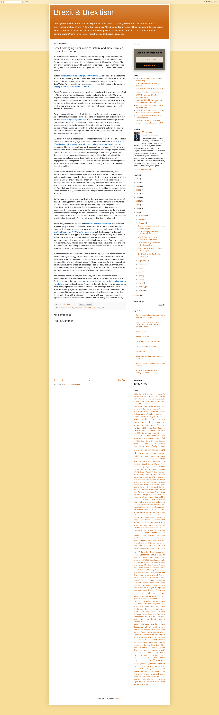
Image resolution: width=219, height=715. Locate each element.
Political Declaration (149, 614)
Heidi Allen (161, 505)
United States (159, 674)
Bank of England (147, 414)
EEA (155, 474)
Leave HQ (137, 557)
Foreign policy (148, 495)
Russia (144, 632)
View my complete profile (143, 169)
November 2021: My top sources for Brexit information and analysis (149, 101)
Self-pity (157, 637)
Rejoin (163, 624)
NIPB (140, 590)
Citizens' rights (154, 438)
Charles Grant (151, 436)
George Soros (138, 500)
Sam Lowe (137, 635)
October (142, 223)
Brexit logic (148, 422)
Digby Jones (151, 467)
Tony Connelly (159, 658)
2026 (138, 179)
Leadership (146, 555)
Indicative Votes (140, 515)
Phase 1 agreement (155, 609)
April (140, 279)
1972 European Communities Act (154, 394)
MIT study (137, 578)
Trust (163, 666)
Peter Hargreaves (154, 604)
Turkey (136, 669)
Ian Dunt (161, 510)
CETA (138, 433)
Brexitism (137, 428)
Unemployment (147, 674)
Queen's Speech (148, 622)
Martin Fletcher (154, 567)
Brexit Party (144, 425)
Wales (144, 679)
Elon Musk (161, 474)
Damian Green (155, 456)
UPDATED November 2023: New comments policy (147, 96)
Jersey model (153, 528)
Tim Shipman (154, 655)
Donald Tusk (145, 472)
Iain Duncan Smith (141, 510)
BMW (158, 417)
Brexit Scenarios (157, 425)
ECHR (163, 472)
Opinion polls (150, 596)
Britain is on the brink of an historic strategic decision (148, 372)
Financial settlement (141, 489)
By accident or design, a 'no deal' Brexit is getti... (150, 250)
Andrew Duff (150, 404)
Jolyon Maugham (149, 535)
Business (161, 428)
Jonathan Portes (149, 538)
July (140, 268)
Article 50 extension (150, 412)
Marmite (146, 567)
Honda (149, 507)
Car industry (151, 431)
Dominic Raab (151, 469)
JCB (156, 525)
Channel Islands (139, 436)
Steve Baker (155, 645)
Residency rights (159, 627)
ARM (135, 409)
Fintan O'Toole (154, 489)
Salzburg (162, 632)
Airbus (152, 401)
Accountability (160, 399)
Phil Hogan (146, 611)
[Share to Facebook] (88, 304)
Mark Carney (138, 568)
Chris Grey (148, 132)
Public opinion (158, 619)
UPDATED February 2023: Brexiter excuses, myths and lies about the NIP (149, 122)
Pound (156, 617)
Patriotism (148, 601)
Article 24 (162, 409)
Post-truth (149, 617)
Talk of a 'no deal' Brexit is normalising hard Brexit (147, 238)
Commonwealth (159, 443)
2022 (138, 194)
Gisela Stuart (151, 502)
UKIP (163, 669)
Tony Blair (146, 658)
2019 (138, 205)
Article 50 (138, 412)
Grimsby (136, 505)
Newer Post (58, 380)
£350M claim (138, 394)
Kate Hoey (157, 540)
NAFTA (156, 583)
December (142, 216)
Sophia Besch (138, 642)
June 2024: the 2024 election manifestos (150, 89)
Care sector (161, 430)
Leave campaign (158, 555)
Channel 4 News (159, 433)
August (141, 264)
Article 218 (155, 409)
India (163, 512)
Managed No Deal (144, 565)
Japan (151, 525)
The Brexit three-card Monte (146, 346)
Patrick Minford (139, 601)
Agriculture (138, 402)
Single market (159, 640)
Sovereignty (148, 642)
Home (90, 380)
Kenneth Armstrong (144, 545)
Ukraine (136, 671)
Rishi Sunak (155, 629)
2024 (138, 186)
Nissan (145, 590)
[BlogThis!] (83, 304)
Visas (139, 679)
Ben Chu (162, 414)
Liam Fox (145, 560)
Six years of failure (142, 336)
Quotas (158, 622)
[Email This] (80, 304)
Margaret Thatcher (158, 565)
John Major (138, 533)
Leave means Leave (151, 557)
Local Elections (143, 562)
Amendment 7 (160, 401)
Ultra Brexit (96, 308)
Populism (161, 614)
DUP (151, 472)
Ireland (157, 520)
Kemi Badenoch (157, 543)
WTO (102, 308)
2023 (138, 190)
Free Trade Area (159, 495)
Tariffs (163, 650)
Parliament (152, 599)
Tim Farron (143, 655)
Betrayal (151, 417)
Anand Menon (139, 404)
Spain (156, 642)
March (141, 283)
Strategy (143, 647)
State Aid (162, 642)
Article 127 (148, 409)
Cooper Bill (137, 450)
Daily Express (144, 456)
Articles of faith (141, 332)
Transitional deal (146, 666)
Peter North (155, 606)
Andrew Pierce (160, 404)
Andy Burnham (139, 406)
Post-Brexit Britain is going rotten (148, 341)
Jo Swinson (162, 528)
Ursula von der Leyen (142, 677)
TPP (150, 661)
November (143, 219)
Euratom (162, 480)
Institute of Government (144, 517)
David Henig (139, 467)
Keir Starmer (146, 543)
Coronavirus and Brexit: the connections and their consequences (150, 316)
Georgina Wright (149, 500)
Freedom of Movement (144, 497)
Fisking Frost (140, 351)
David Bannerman (153, 461)
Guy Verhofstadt (144, 505)
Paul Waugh (157, 601)
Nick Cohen (161, 585)
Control (162, 447)
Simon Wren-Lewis (146, 640)
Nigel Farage (155, 588)
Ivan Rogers (144, 523)
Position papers (139, 617)
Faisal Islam (145, 487)
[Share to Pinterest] (90, 304)
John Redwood (152, 533)
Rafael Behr (139, 624)
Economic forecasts (145, 475)
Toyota (146, 661)
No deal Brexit (154, 590)
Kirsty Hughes (156, 545)
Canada (137, 430)
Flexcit (135, 492)
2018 (138, 209)
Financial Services (158, 487)
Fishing (162, 490)
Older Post (121, 380)
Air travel (145, 402)
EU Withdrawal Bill (152, 480)
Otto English (161, 596)
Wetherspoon (155, 679)
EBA (160, 472)
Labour (152, 548)
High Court (137, 507)
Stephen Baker (138, 645)
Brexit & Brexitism (84, 12)
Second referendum (156, 635)
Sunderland (153, 647)
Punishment (138, 622)
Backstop (137, 414)
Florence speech (144, 492)
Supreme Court (145, 650)
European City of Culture (142, 482)
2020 (138, 201)
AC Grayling (150, 399)
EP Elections (147, 477)
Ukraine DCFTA (147, 671)
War (149, 679)
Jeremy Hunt (144, 528)
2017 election (150, 396)
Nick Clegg (154, 585)
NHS (148, 585)
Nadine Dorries (148, 583)
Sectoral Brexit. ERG (140, 637)
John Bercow (138, 530)
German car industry (67, 308)
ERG (153, 477)
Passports (162, 599)
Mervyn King (154, 572)
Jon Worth (161, 535)
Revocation (147, 629)
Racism (163, 622)
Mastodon (137, 44)
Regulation (155, 624)
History (144, 507)
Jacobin (136, 525)
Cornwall (144, 450)
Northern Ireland (155, 593)
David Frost (159, 464)
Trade (156, 660)
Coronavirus (153, 450)
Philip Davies (155, 611)
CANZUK (143, 430)
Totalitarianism (139, 661)
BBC (157, 414)
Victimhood (156, 676)
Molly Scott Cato (146, 578)
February (142, 287)
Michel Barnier (158, 575)
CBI (135, 433)
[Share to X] (85, 304)
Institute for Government (156, 515)
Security (150, 637)
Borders (145, 419)
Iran (152, 520)
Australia (162, 412)
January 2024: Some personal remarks (149, 92)
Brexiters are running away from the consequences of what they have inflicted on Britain (149, 324)
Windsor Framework (146, 682)
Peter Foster (143, 604)
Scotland (145, 635)
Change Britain (146, 433)
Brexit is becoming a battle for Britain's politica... (149, 244)
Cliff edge (154, 441)
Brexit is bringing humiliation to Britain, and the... (149, 233)
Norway (136, 596)
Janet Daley (144, 525)
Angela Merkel (150, 406)
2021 (138, 197)
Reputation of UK (142, 627)
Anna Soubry (160, 406)
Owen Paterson (140, 599)
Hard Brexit (154, 505)
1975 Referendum (139, 396)
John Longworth (159, 530)
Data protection (154, 459)
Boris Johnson (158, 419)
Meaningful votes (153, 570)
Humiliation (79, 308)
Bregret (136, 422)
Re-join (147, 624)
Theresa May (87, 308)
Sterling (147, 645)
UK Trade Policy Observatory (150, 669)
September (143, 261)
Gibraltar (143, 502)
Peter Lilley (144, 606)
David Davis (147, 464)
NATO (145, 585)
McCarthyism (142, 570)
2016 (138, 295)
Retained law (138, 630)
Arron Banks (141, 409)
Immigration (139, 512)
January (141, 291)
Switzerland (156, 650)
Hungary (162, 507)
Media (163, 570)
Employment (138, 477)
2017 (138, 212)
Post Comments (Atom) (71, 384)
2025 (138, 183)
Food (152, 492)
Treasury (157, 666)
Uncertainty (138, 674)
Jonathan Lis (138, 538)
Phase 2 (137, 611)
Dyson (156, 472)
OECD (142, 596)
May (140, 276)
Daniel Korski (144, 459)
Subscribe (149, 65)
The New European (140, 653)
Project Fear (144, 619)
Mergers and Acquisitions (141, 572)
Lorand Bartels (153, 562)
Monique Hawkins (158, 578)
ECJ (135, 475)
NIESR (146, 588)
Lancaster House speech (151, 552)
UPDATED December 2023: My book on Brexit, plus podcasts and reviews (150, 112)
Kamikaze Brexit (146, 540)
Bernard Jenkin (140, 417)
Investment (146, 520)
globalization (160, 502)
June (140, 272)
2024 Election (139, 399)
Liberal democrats (156, 560)
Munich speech (140, 580)
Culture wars (151, 453)
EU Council (159, 477)
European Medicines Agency (154, 485)
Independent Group (153, 512)
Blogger (119, 699)
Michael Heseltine (145, 575)
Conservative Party (145, 446)
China (145, 438)
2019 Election (160, 396)
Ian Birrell (152, 510)
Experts (136, 487)
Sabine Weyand (153, 632)
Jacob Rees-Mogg (157, 522)
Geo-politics (160, 497)
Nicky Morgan (138, 588)
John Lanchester (148, 530)
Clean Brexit (145, 441)
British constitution (149, 428)
